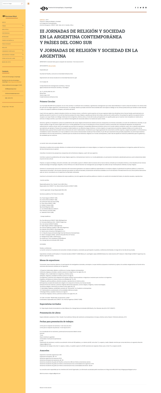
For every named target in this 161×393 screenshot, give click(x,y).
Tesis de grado (6, 44)
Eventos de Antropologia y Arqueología (60, 7)
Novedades (5, 36)
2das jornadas (52, 66)
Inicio (4, 22)
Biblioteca (5, 29)
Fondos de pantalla (8, 40)
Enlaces (4, 47)
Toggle (28, 3)
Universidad (6, 33)
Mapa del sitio (6, 62)
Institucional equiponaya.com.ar (12, 93)
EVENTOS (42, 19)
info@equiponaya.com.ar (10, 88)
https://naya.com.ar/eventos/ (14, 82)
